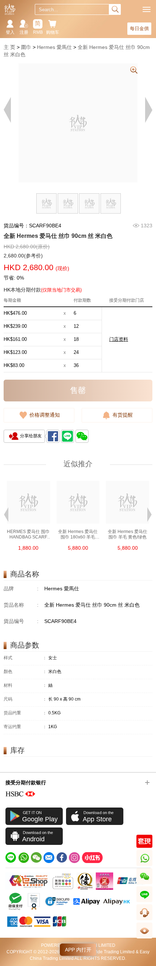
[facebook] (61, 857)
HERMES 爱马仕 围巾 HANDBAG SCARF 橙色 (28, 534)
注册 (24, 32)
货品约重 (25, 713)
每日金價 (139, 28)
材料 (25, 685)
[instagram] (74, 857)
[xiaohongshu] (92, 857)
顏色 (25, 671)
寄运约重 (25, 726)
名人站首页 (10, 9)
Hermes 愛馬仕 (54, 47)
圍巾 (26, 47)
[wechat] (36, 857)
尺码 (25, 699)
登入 (10, 32)
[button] (6, 514)
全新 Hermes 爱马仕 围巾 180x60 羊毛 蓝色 (78, 534)
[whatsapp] (23, 857)
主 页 (9, 47)
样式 (25, 658)
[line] (10, 857)
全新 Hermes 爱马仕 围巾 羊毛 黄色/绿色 (127, 534)
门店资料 (118, 339)
